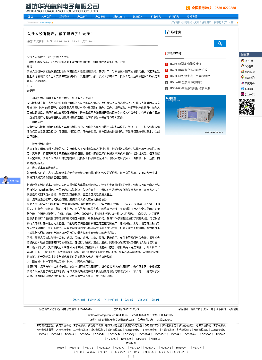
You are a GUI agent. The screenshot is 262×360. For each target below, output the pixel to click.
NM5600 (155, 338)
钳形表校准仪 (97, 329)
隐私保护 (195, 309)
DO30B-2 (160, 334)
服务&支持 (119, 16)
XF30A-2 (120, 352)
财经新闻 (187, 22)
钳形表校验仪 (115, 329)
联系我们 (192, 16)
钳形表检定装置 (113, 325)
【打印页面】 (127, 300)
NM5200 (126, 338)
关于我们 (46, 16)
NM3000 (111, 338)
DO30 (42, 334)
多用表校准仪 (63, 325)
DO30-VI (206, 334)
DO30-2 (55, 334)
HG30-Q (119, 347)
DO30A (175, 334)
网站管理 (233, 309)
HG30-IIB (74, 347)
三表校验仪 (219, 325)
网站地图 (183, 309)
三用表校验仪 (218, 329)
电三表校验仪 (203, 325)
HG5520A (181, 347)
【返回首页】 (94, 300)
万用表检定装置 (45, 329)
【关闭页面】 (142, 300)
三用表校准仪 (80, 329)
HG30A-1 (166, 347)
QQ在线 (248, 61)
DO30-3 (69, 334)
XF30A (91, 352)
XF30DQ (149, 352)
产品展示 (82, 16)
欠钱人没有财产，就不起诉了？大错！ (215, 22)
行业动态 (156, 16)
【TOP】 (155, 300)
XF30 (79, 352)
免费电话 (249, 94)
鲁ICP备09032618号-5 (126, 309)
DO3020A (144, 334)
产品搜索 (100, 16)
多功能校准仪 (166, 329)
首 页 (30, 16)
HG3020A (104, 347)
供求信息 (174, 16)
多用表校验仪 (149, 329)
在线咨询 (249, 72)
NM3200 (141, 338)
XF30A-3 (135, 352)
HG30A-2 (150, 347)
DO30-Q (129, 334)
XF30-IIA (163, 352)
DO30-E (220, 334)
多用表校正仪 (152, 325)
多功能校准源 (169, 325)
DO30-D (99, 334)
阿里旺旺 (249, 89)
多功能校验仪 (183, 329)
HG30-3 (89, 347)
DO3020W (190, 334)
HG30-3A (135, 347)
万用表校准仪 (63, 329)
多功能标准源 (95, 325)
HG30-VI (197, 347)
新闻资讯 (64, 16)
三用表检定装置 (45, 325)
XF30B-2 (179, 352)
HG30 (60, 347)
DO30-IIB (115, 334)
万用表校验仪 (201, 329)
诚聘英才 (138, 16)
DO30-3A (84, 334)
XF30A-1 (105, 352)
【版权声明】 (78, 300)
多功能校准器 (186, 325)
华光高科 (175, 22)
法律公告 (208, 309)
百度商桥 (249, 83)
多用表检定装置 (133, 325)
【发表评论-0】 (110, 300)
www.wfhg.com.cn (104, 315)
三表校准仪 (79, 325)
